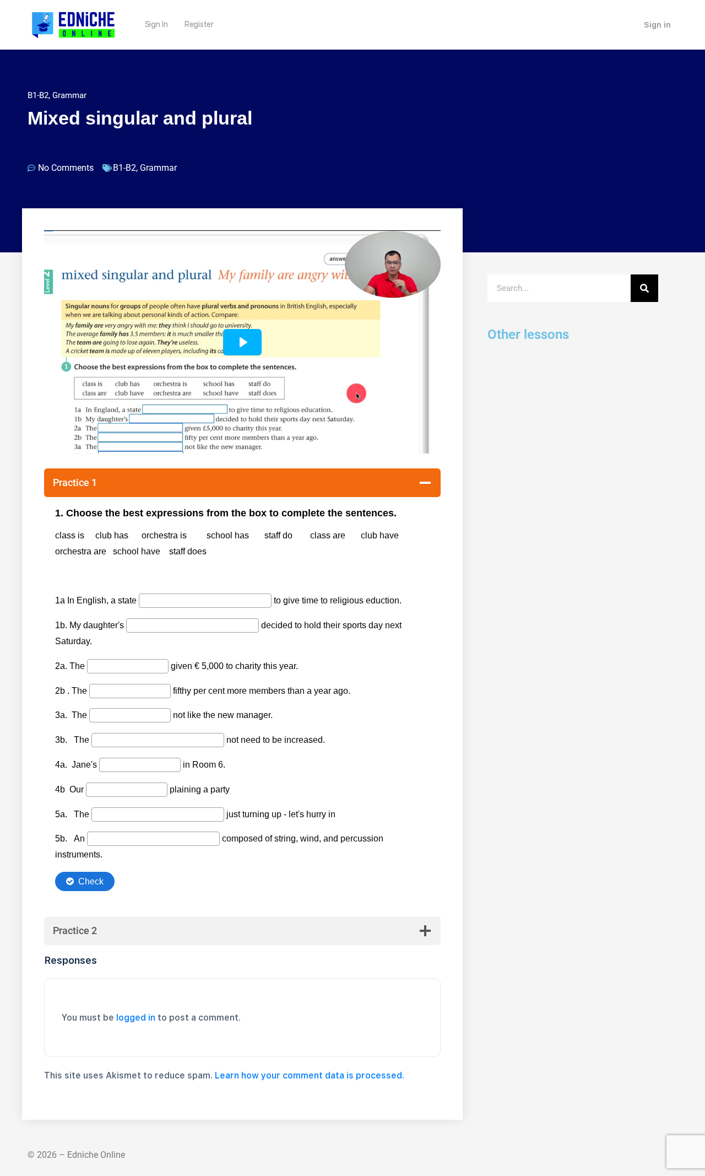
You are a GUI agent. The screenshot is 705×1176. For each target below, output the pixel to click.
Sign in (657, 24)
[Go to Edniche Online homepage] (74, 23)
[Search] (644, 288)
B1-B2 (38, 95)
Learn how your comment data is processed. (309, 1075)
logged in (135, 1017)
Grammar (69, 95)
